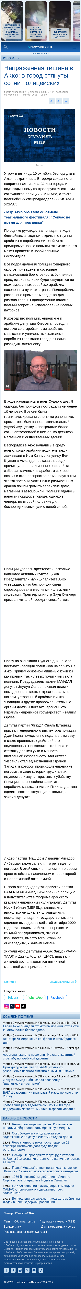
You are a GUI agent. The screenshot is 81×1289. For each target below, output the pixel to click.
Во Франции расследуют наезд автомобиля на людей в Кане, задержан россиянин (41, 1200)
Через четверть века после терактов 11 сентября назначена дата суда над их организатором (36, 1146)
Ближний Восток (51, 1048)
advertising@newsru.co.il (32, 1231)
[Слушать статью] (70, 101)
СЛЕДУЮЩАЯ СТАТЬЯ (62, 982)
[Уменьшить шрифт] (52, 101)
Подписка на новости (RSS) (57, 1221)
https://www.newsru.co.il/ (21, 1022)
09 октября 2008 (67, 1022)
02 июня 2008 (65, 1101)
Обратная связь (24, 1221)
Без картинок (12, 1226)
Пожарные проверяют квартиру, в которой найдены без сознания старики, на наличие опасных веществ (41, 1158)
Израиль (11, 58)
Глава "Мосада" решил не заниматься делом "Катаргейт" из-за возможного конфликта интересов (41, 1169)
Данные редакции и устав (58, 1226)
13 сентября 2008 (68, 1076)
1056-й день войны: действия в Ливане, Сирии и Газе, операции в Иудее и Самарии (36, 1178)
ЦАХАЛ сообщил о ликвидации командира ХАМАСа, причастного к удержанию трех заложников (38, 1189)
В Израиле (10, 982)
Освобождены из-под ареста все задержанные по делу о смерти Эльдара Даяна (37, 1135)
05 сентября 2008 (68, 1089)
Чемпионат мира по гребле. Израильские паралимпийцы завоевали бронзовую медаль (37, 1126)
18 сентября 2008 (68, 1063)
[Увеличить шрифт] (59, 101)
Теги (7, 1221)
